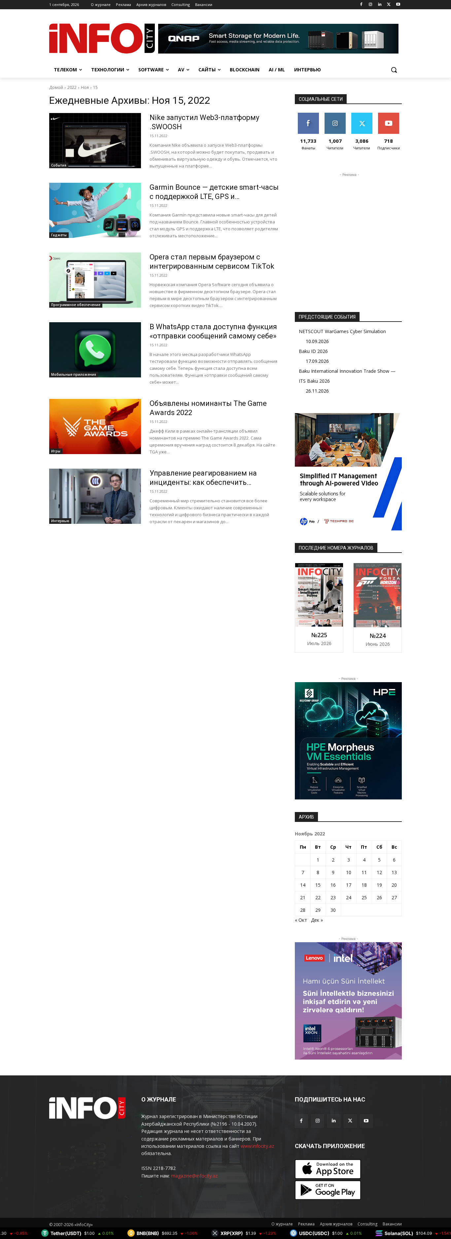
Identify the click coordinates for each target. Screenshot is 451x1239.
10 (348, 872)
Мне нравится (308, 118)
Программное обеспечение (75, 304)
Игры (55, 451)
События (58, 165)
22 (318, 897)
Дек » (317, 920)
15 (95, 87)
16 (333, 885)
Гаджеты (59, 235)
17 (348, 885)
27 (394, 897)
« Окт (301, 920)
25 (364, 897)
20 (394, 885)
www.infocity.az (257, 1146)
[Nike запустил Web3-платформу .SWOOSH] (95, 140)
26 (379, 897)
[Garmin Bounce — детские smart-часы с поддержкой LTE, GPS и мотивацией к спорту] (95, 210)
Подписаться (389, 115)
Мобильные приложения (73, 374)
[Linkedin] (380, 5)
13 (394, 872)
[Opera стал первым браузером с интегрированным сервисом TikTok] (95, 280)
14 (302, 885)
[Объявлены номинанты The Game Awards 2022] (95, 426)
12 (379, 872)
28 (302, 910)
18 (364, 885)
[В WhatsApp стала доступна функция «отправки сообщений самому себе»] (95, 349)
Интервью (60, 521)
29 (318, 910)
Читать (335, 115)
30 (333, 910)
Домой (56, 87)
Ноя (85, 87)
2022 (72, 87)
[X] (389, 5)
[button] (394, 70)
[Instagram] (370, 5)
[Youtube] (398, 5)
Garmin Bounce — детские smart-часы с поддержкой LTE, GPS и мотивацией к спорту (214, 196)
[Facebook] (361, 5)
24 (348, 897)
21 (302, 897)
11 (364, 872)
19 (379, 885)
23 (333, 897)
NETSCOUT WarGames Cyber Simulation (342, 331)
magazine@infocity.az (194, 1176)
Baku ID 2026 (313, 351)
